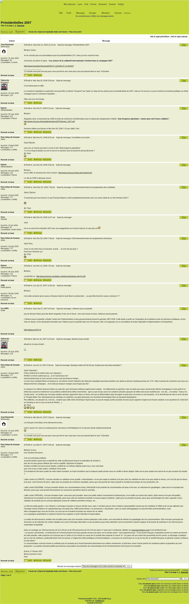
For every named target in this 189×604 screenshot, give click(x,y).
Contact (112, 4)
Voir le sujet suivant (179, 37)
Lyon (79, 4)
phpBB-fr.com (99, 601)
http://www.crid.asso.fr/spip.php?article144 (75, 173)
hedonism (98, 603)
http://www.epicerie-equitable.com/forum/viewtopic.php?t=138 (60, 276)
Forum (93, 4)
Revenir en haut (7, 75)
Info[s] (120, 4)
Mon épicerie (69, 4)
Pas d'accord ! (76, 32)
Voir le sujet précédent (159, 37)
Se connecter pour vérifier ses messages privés (95, 16)
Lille (86, 4)
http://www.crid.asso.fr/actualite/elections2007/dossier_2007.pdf (49, 121)
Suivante (20, 26)
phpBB (89, 599)
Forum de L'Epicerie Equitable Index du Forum (47, 32)
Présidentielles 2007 (16, 22)
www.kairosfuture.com (140, 530)
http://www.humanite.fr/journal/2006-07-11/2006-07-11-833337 (49, 66)
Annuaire (102, 4)
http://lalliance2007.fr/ (32, 330)
